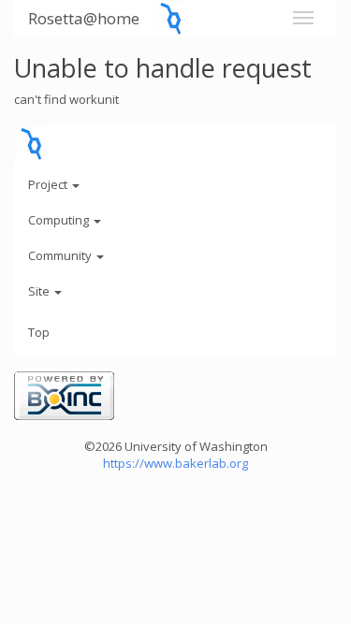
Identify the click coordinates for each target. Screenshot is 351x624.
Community (61, 255)
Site (40, 291)
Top (39, 332)
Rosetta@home (83, 18)
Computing (60, 219)
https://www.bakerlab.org (175, 463)
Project (49, 184)
